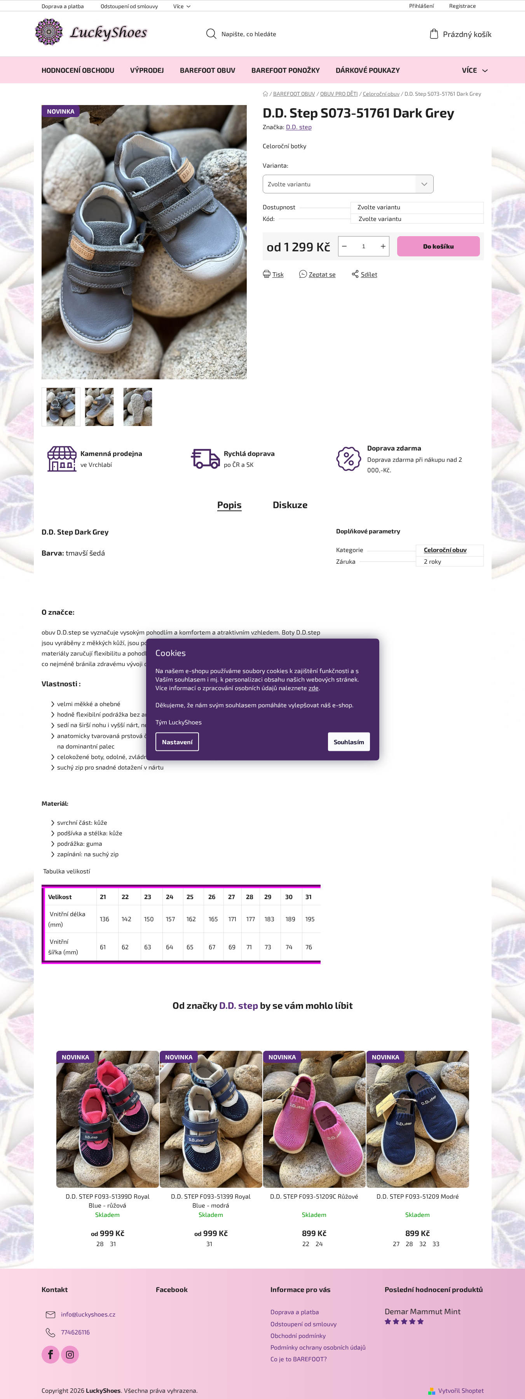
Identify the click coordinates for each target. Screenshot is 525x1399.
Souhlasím (349, 741)
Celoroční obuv (445, 549)
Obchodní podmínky (298, 1335)
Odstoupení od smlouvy (129, 6)
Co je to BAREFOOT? (298, 1358)
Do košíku (438, 246)
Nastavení (177, 741)
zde (314, 687)
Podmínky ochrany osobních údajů (318, 1347)
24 (319, 1243)
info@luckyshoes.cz (88, 1314)
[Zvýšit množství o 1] (383, 246)
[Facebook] (50, 1355)
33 (436, 1243)
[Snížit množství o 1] (344, 246)
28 (100, 1243)
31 (113, 1243)
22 (305, 1243)
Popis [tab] (229, 504)
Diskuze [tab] (290, 504)
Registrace (462, 5)
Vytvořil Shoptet (461, 1390)
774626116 (75, 1332)
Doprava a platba (63, 6)
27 (396, 1243)
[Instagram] (70, 1355)
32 (422, 1243)
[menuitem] (78, 70)
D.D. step (299, 126)
